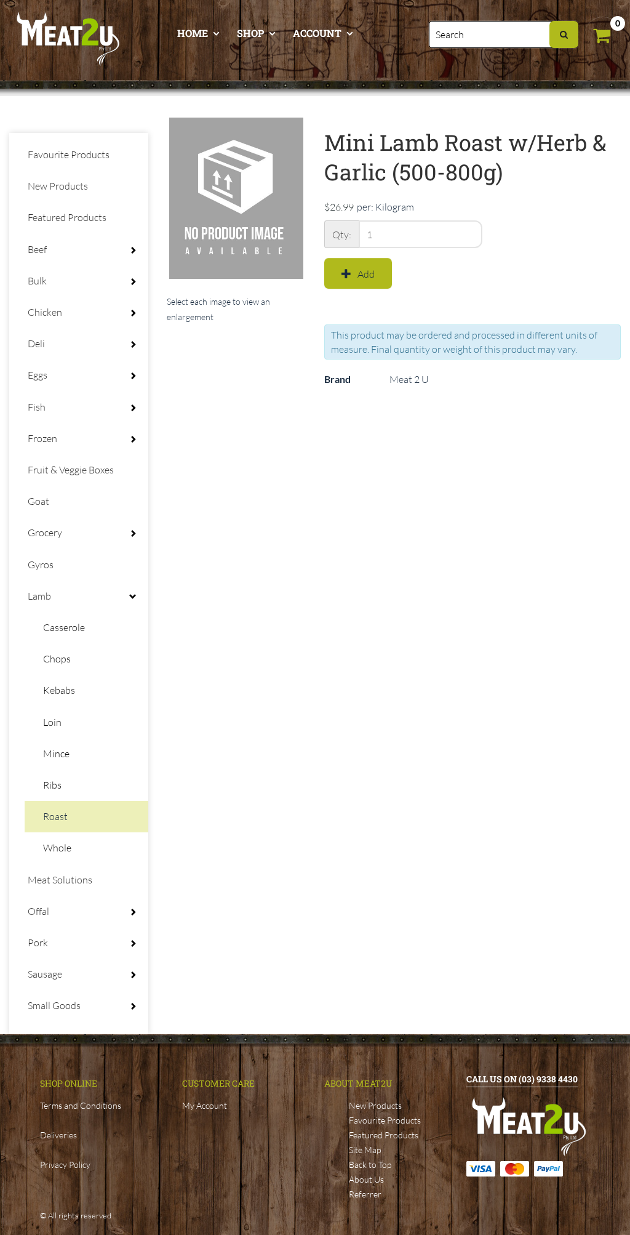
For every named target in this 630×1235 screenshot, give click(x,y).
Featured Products (67, 217)
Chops (57, 659)
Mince (56, 753)
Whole (57, 848)
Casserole (64, 627)
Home (192, 32)
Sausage (45, 974)
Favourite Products (69, 154)
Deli (36, 343)
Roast (55, 816)
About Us (366, 1179)
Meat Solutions (60, 880)
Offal (38, 911)
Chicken (45, 312)
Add (366, 274)
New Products (58, 186)
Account (317, 32)
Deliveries (58, 1135)
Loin (52, 722)
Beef (37, 249)
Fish (37, 407)
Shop (250, 32)
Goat (38, 501)
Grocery (45, 532)
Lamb (39, 596)
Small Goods (54, 1005)
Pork (38, 942)
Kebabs (59, 690)
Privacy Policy (65, 1164)
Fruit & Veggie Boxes (71, 470)
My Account (204, 1105)
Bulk (37, 281)
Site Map (365, 1149)
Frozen (42, 438)
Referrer (365, 1194)
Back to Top (370, 1164)
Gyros (41, 564)
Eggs (37, 375)
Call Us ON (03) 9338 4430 (522, 1079)
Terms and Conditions (80, 1105)
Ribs (52, 785)
